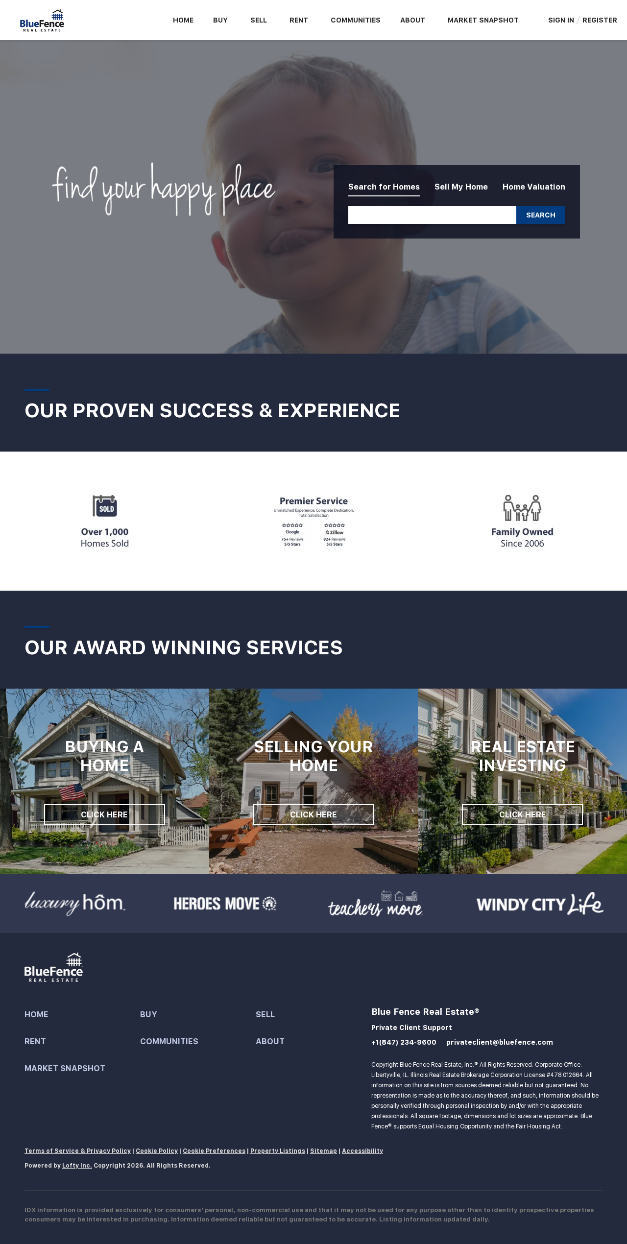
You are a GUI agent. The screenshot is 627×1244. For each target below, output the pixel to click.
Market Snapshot (483, 20)
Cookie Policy (157, 1151)
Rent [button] (298, 20)
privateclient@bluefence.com (499, 1042)
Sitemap (323, 1151)
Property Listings (277, 1151)
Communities (356, 20)
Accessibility (362, 1151)
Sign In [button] (561, 20)
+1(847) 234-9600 (403, 1042)
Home (183, 20)
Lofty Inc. (77, 1165)
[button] (540, 215)
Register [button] (599, 20)
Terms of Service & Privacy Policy (77, 1151)
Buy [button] (220, 20)
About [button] (412, 20)
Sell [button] (258, 20)
